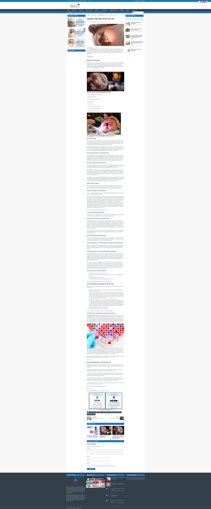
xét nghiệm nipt (118, 412)
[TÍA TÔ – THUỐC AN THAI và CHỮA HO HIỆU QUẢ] (128, 30)
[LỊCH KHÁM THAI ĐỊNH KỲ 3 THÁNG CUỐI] (128, 23)
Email (88, 459)
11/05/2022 (90, 21)
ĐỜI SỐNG (122, 10)
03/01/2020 (133, 45)
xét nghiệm (103, 412)
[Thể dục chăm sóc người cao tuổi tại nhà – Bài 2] (108, 490)
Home (68, 10)
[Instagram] (140, 1)
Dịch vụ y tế (134, 10)
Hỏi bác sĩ (97, 10)
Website (88, 462)
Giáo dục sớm (89, 10)
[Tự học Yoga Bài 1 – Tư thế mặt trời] (108, 484)
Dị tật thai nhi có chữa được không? (98, 386)
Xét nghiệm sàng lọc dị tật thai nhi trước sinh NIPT (93, 436)
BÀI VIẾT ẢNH (104, 10)
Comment (88, 448)
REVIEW (127, 10)
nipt (98, 412)
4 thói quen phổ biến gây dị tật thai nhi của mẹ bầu (101, 281)
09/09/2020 (133, 38)
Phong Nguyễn (95, 21)
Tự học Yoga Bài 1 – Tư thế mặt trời (117, 483)
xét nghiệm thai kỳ (91, 414)
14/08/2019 (113, 478)
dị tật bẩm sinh (92, 412)
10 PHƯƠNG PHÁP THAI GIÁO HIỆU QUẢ (117, 477)
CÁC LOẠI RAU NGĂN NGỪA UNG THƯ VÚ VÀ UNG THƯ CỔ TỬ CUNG (137, 42)
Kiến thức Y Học (113, 10)
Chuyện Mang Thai (103, 21)
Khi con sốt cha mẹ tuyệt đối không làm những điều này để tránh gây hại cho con (137, 36)
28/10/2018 (113, 496)
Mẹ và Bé (81, 10)
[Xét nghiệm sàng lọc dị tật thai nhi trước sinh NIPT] (93, 430)
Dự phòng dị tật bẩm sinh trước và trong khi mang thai (102, 310)
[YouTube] (136, 1)
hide (92, 56)
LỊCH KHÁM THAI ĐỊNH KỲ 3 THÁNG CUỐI (136, 23)
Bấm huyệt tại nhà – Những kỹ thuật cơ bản (117, 501)
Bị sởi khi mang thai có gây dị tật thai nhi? (99, 209)
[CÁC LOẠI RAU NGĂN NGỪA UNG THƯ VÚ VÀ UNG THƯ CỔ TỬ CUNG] (128, 43)
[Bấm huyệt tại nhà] (108, 496)
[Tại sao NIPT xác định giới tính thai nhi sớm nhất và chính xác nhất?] (118, 430)
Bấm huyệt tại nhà (114, 495)
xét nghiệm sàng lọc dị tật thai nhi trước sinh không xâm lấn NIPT (108, 348)
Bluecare (88, 53)
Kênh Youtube (92, 475)
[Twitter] (144, 1)
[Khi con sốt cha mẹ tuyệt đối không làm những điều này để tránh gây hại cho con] (128, 36)
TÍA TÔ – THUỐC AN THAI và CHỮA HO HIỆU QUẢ (136, 29)
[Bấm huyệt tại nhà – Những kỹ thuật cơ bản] (108, 501)
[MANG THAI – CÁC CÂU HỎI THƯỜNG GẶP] (128, 50)
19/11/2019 (133, 24)
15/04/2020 (133, 51)
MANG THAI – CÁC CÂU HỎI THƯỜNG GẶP (136, 50)
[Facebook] (134, 1)
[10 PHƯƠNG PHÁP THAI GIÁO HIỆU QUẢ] (108, 478)
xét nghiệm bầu (110, 412)
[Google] (138, 1)
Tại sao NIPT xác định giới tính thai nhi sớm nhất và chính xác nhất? (118, 437)
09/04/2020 (133, 31)
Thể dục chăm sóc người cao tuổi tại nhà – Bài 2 (118, 489)
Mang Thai (74, 10)
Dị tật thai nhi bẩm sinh (96, 70)
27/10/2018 (113, 490)
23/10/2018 (113, 484)
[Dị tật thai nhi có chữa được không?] (105, 430)
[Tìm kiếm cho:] (137, 12)
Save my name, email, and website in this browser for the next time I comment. (102, 465)
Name (88, 456)
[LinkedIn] (142, 1)
